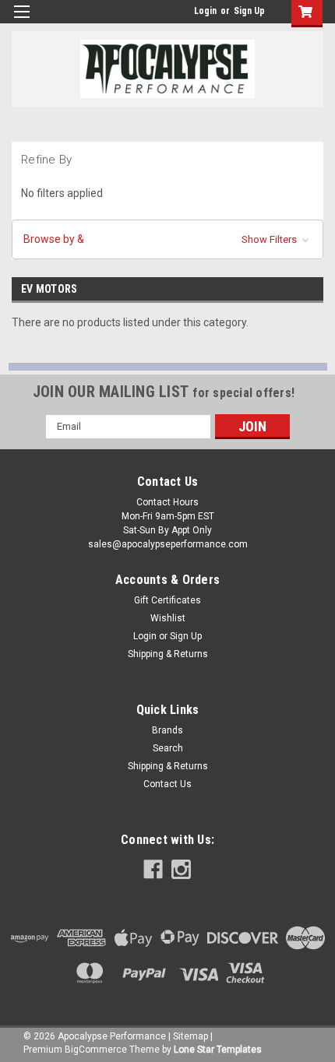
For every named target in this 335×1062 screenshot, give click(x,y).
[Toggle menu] (21, 21)
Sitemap (190, 1036)
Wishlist (167, 618)
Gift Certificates (167, 600)
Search (168, 748)
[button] (167, 239)
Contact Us (167, 784)
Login (205, 10)
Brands (167, 730)
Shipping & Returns (168, 654)
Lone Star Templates (218, 1049)
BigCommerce (96, 1049)
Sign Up (249, 10)
